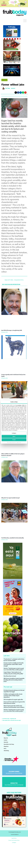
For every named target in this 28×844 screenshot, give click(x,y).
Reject (14, 436)
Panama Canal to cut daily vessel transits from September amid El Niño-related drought (13, 664)
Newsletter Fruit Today (9, 744)
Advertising (6, 750)
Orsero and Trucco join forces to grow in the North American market (14, 702)
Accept (14, 439)
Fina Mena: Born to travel (10, 676)
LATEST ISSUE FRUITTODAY (14, 792)
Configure (14, 433)
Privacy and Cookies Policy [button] (14, 840)
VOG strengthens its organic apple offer (13, 699)
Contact (5, 740)
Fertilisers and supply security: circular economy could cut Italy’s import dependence (13, 695)
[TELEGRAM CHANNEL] (14, 768)
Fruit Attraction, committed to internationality (12, 538)
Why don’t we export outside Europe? (10, 498)
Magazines (6, 746)
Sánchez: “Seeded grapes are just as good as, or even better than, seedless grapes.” (14, 669)
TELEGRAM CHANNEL (14, 771)
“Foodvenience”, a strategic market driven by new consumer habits (14, 659)
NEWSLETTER (14, 783)
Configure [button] (14, 842)
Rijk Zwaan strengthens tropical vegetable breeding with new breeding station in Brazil (14, 680)
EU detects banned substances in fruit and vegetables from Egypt (14, 691)
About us (6, 738)
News (5, 748)
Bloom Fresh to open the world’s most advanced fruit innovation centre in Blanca (14, 706)
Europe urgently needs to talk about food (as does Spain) (11, 720)
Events (4, 80)
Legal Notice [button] (14, 838)
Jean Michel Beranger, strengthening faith (11, 330)
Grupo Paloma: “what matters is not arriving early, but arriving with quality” (13, 672)
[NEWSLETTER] (14, 779)
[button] (3, 20)
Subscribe (6, 742)
